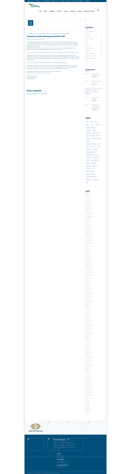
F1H (95, 146)
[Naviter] (55, 427)
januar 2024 (88, 264)
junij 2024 (87, 250)
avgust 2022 (88, 304)
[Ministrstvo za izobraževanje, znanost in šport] (55, 444)
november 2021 (88, 328)
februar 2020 (88, 381)
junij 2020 (87, 373)
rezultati (88, 168)
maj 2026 (87, 200)
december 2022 (89, 293)
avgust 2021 (88, 336)
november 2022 (89, 296)
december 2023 (89, 266)
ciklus (94, 130)
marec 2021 (88, 349)
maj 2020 (87, 376)
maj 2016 (87, 413)
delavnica (88, 133)
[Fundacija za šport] (75, 444)
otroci (87, 160)
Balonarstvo (88, 33)
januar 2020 (88, 384)
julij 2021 (87, 338)
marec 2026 (88, 205)
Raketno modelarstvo (64, 33)
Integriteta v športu (89, 11)
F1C (91, 146)
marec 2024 (88, 258)
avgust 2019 (88, 397)
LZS (86, 43)
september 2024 (89, 242)
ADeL (92, 124)
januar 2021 (88, 354)
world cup (88, 179)
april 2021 (87, 346)
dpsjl (87, 135)
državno (88, 138)
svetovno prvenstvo (90, 174)
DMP (94, 133)
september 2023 (89, 274)
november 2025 (89, 216)
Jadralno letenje (89, 38)
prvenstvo (88, 165)
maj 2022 (87, 312)
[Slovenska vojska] (35, 444)
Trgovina (59, 11)
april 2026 (87, 202)
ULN (86, 60)
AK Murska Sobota (90, 127)
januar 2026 (88, 210)
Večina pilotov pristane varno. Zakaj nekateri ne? (96, 106)
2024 (87, 124)
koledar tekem (89, 154)
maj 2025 (87, 224)
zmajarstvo (96, 179)
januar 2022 (88, 322)
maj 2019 (87, 405)
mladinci (88, 157)
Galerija (66, 11)
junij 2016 (87, 410)
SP (93, 168)
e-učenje (88, 141)
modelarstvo (96, 157)
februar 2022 (88, 320)
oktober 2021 (88, 330)
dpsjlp (97, 135)
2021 (87, 122)
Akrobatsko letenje (89, 31)
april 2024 (87, 256)
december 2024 (89, 234)
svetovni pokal (89, 171)
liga (96, 154)
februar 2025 (88, 229)
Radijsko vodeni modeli (52, 33)
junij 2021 (87, 341)
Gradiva (80, 11)
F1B (87, 146)
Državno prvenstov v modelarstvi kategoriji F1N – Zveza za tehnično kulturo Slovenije (93, 90)
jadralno (95, 149)
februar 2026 (88, 208)
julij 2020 (87, 370)
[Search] (102, 11)
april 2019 (87, 408)
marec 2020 (88, 378)
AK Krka (97, 124)
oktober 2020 (88, 362)
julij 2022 (87, 306)
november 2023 (89, 269)
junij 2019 (87, 402)
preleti (87, 163)
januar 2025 (88, 232)
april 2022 (87, 314)
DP (98, 133)
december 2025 (89, 213)
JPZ (86, 41)
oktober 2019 (88, 392)
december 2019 (89, 386)
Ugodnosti (73, 11)
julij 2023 (87, 280)
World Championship (91, 176)
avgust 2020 (88, 368)
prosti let (94, 163)
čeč (87, 182)
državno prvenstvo (96, 138)
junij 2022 (87, 309)
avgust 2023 (88, 277)
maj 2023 (87, 285)
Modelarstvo (31, 33)
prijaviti (45, 93)
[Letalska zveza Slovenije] (34, 5)
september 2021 (89, 333)
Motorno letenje (89, 48)
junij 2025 (87, 221)
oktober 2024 (88, 240)
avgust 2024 (88, 245)
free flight (88, 149)
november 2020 (89, 360)
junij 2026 (87, 197)
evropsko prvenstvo (91, 143)
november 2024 (89, 237)
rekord (94, 165)
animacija (88, 130)
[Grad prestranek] (35, 427)
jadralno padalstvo (90, 152)
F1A (98, 143)
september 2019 (89, 394)
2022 (92, 122)
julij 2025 (87, 218)
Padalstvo (87, 51)
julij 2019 (87, 400)
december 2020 (89, 357)
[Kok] (95, 427)
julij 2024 (87, 248)
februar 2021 (88, 352)
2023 (96, 122)
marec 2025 (88, 226)
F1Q (98, 146)
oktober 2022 (88, 298)
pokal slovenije (94, 160)
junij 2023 (87, 282)
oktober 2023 (88, 272)
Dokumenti (52, 11)
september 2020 (89, 365)
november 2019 (89, 389)
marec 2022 (88, 317)
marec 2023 (88, 288)
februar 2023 (88, 290)
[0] (98, 11)
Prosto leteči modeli (40, 33)
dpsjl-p (92, 135)
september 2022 (89, 301)
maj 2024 (87, 253)
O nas (40, 11)
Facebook (87, 36)
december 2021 (89, 325)
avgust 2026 (88, 194)
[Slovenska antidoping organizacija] (75, 427)
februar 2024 (88, 261)
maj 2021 (87, 344)
